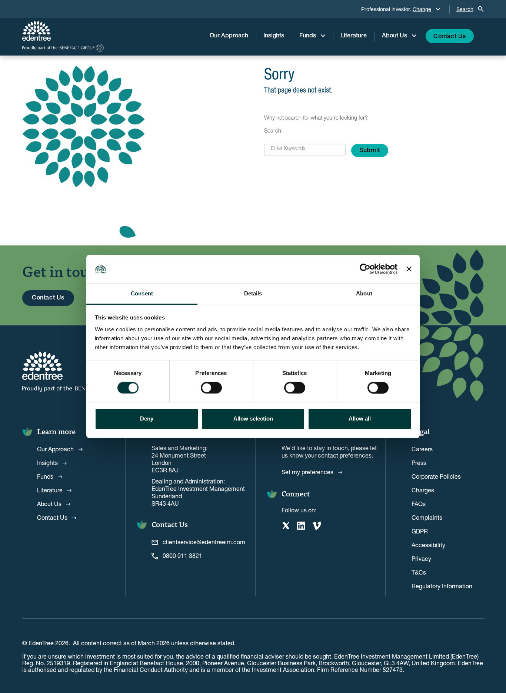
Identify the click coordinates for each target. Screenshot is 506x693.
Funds (307, 36)
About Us (394, 36)
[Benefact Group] (63, 47)
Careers (422, 448)
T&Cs (419, 572)
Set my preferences (307, 471)
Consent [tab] (142, 293)
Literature (353, 36)
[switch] (211, 388)
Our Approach (229, 36)
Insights (273, 36)
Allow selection (253, 418)
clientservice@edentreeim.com (204, 541)
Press (419, 462)
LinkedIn (301, 526)
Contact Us (449, 37)
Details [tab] (253, 293)
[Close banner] (409, 269)
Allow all (360, 418)
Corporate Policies (436, 476)
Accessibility (428, 544)
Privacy (421, 558)
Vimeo (317, 526)
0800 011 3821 (182, 555)
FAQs (419, 503)
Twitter (286, 526)
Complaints (427, 517)
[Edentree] (63, 31)
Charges (423, 489)
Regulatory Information (442, 585)
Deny (146, 418)
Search (464, 9)
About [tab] (364, 293)
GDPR (420, 531)
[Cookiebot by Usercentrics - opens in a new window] (365, 269)
